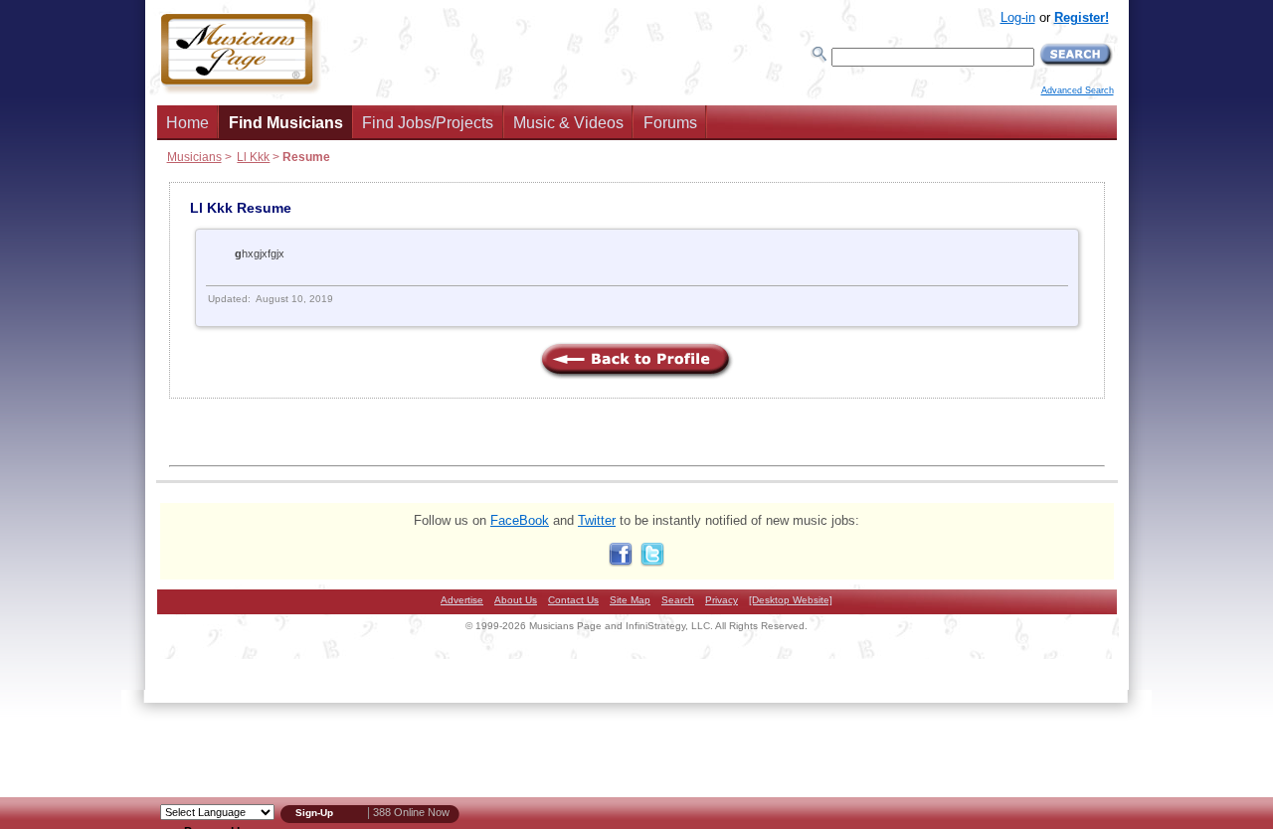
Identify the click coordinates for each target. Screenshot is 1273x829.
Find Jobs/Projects (427, 122)
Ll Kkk (253, 156)
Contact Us (573, 599)
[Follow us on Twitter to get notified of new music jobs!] (652, 562)
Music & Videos (568, 122)
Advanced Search (1077, 90)
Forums (670, 122)
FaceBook (519, 520)
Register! (1081, 17)
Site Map (630, 599)
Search (677, 599)
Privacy (721, 599)
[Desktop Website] (790, 599)
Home (187, 122)
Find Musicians (286, 122)
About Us (515, 599)
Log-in (1017, 17)
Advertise (462, 599)
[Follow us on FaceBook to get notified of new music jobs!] (621, 562)
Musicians (194, 156)
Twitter (597, 520)
